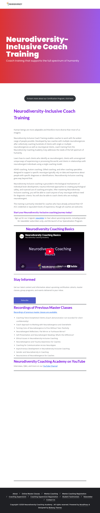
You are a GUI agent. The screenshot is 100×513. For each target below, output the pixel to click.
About (15, 494)
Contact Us (50, 500)
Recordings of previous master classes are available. (35, 312)
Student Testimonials (70, 497)
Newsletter (88, 497)
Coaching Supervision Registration (44, 497)
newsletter (39, 218)
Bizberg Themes (55, 508)
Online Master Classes (31, 494)
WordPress (84, 505)
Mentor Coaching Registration (74, 494)
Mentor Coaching (51, 494)
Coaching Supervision (17, 497)
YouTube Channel (50, 366)
